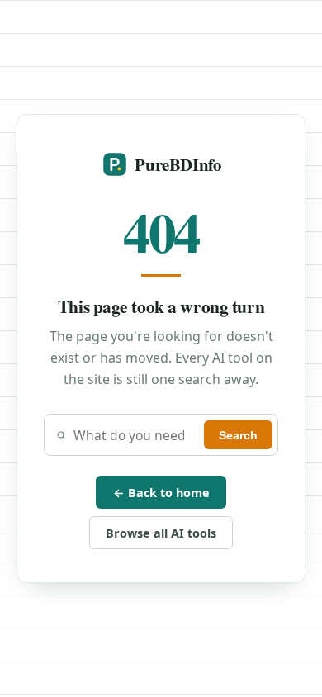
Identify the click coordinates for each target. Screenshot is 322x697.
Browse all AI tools (161, 533)
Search (238, 435)
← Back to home (161, 492)
